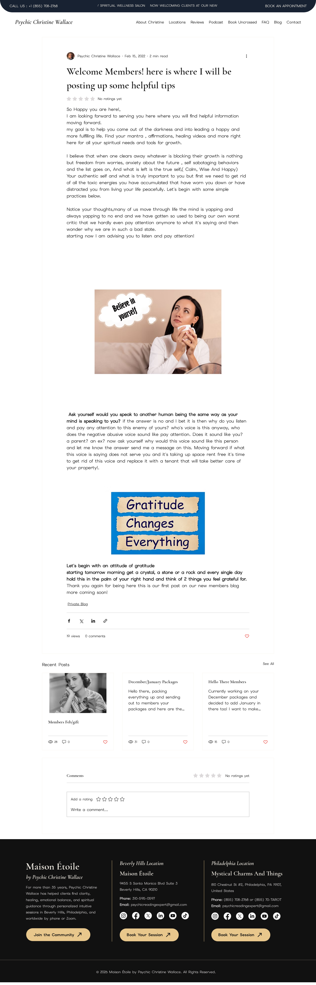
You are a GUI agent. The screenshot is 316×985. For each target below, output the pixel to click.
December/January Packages (153, 681)
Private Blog (78, 604)
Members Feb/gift (63, 722)
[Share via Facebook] (69, 620)
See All (268, 663)
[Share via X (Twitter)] (81, 620)
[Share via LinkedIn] (93, 620)
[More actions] (246, 56)
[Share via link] (105, 620)
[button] (177, 22)
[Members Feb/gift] (78, 693)
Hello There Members (227, 681)
